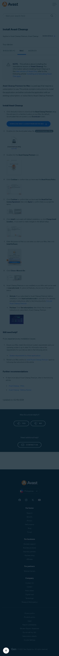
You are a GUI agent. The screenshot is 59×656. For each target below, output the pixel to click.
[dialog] (29, 328)
